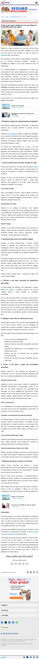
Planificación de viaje (15, 16)
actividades (4, 55)
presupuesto (13, 133)
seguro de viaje (33, 531)
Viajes (7, 16)
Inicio (2, 16)
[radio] (12, 564)
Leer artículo (16, 116)
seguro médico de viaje (11, 534)
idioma (15, 384)
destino (36, 166)
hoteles (12, 289)
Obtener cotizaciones (18, 107)
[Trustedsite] (6, 630)
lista (11, 339)
